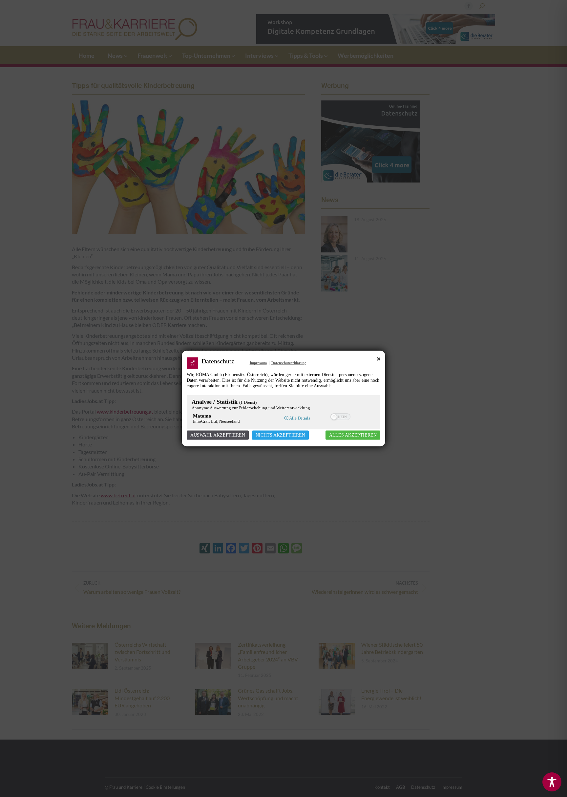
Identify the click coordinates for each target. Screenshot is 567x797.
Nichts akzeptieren (280, 435)
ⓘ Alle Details (297, 418)
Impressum (258, 363)
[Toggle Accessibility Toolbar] (552, 782)
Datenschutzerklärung (288, 363)
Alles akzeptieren (353, 435)
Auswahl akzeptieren (217, 435)
